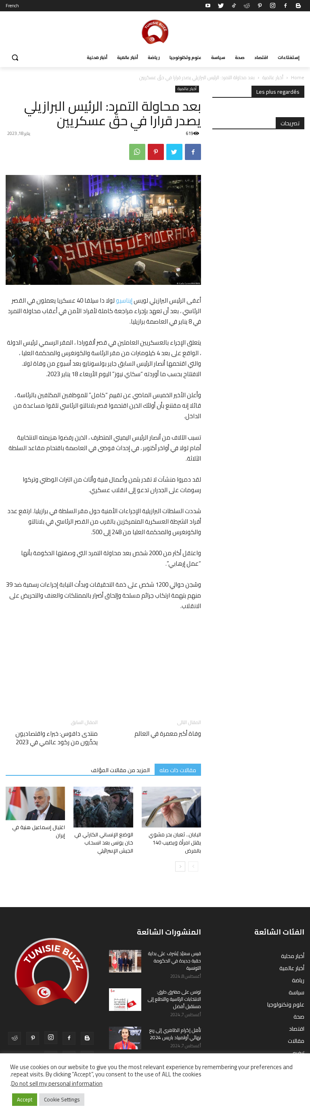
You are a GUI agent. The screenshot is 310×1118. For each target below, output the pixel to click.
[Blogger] (298, 5)
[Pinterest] (259, 5)
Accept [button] (24, 1099)
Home (297, 77)
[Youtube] (208, 5)
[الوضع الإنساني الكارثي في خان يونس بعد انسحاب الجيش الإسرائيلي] (103, 807)
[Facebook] (285, 5)
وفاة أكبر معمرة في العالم (167, 733)
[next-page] (180, 866)
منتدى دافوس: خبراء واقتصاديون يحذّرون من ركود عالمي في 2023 (56, 737)
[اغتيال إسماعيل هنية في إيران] (35, 803)
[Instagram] (272, 5)
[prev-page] (193, 866)
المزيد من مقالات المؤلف (120, 770)
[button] (15, 57)
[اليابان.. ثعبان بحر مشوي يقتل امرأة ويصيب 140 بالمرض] (171, 807)
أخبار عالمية (272, 77)
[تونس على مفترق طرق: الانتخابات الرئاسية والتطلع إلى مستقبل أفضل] (125, 999)
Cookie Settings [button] (62, 1099)
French (12, 6)
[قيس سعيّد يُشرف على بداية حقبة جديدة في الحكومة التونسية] (125, 961)
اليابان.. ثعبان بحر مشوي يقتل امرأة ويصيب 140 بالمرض (175, 842)
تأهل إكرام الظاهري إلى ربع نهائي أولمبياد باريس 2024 (175, 1033)
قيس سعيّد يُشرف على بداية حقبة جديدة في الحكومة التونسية (174, 961)
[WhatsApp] (137, 152)
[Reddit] (247, 5)
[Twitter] (221, 5)
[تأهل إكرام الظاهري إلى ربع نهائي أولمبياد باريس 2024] (125, 1038)
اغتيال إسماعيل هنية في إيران (38, 831)
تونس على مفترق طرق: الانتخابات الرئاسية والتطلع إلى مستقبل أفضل (174, 999)
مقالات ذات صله (177, 770)
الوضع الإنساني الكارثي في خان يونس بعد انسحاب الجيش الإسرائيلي (103, 842)
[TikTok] (234, 5)
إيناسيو (124, 300)
